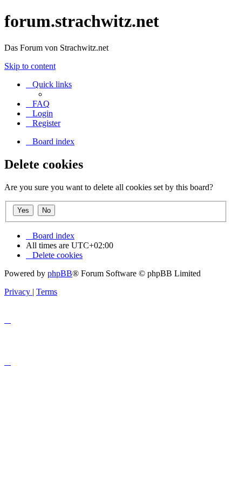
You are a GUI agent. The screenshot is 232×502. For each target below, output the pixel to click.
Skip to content (30, 66)
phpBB (59, 273)
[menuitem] (38, 103)
